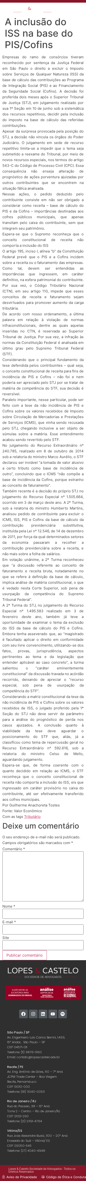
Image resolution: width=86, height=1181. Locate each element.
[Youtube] (52, 1014)
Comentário (13, 849)
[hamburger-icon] (65, 8)
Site (5, 937)
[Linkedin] (43, 1014)
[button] (80, 10)
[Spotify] (62, 1014)
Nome (8, 906)
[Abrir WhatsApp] (74, 1169)
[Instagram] (33, 1014)
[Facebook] (23, 1014)
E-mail (9, 922)
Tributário (32, 816)
